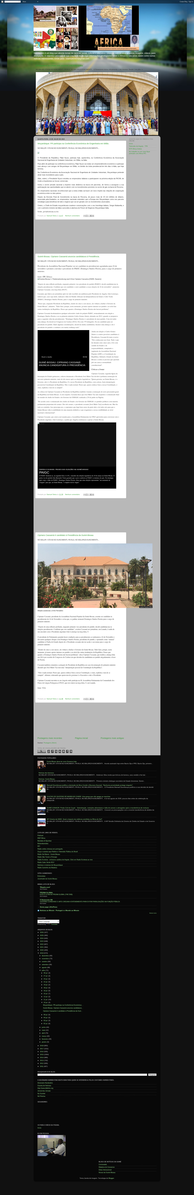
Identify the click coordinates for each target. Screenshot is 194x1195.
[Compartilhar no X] (89, 216)
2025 (42, 935)
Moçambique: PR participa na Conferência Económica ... (63, 1005)
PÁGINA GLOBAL (46, 893)
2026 (42, 932)
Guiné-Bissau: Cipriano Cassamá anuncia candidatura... (63, 1008)
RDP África (41, 838)
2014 (42, 1057)
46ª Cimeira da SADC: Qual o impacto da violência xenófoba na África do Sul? (74, 819)
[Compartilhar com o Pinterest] (93, 216)
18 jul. (46, 988)
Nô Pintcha (41, 1096)
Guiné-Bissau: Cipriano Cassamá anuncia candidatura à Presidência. (69, 256)
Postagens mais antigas (112, 738)
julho (44, 970)
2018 (42, 1045)
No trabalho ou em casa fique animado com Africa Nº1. (139, 152)
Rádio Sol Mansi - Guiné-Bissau (48, 854)
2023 (42, 941)
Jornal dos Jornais (44, 1091)
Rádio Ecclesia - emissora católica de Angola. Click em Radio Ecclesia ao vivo (65, 860)
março (44, 1036)
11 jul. (46, 999)
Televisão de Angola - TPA (138, 146)
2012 (42, 1063)
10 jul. (46, 1002)
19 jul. (46, 985)
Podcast (40, 835)
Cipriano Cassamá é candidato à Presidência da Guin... (63, 1011)
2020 (42, 950)
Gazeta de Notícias (44, 1085)
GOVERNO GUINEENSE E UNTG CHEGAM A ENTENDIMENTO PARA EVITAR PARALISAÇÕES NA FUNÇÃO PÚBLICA (80, 901)
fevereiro (45, 1039)
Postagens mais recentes (49, 738)
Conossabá (103, 1164)
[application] (63, 344)
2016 (42, 1051)
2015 (42, 1054)
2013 (42, 1060)
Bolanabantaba (42, 843)
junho (44, 1027)
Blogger (111, 1178)
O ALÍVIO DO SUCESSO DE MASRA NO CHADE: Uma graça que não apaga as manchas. (79, 796)
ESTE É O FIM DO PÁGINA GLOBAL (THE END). (56, 894)
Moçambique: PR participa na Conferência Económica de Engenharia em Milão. (73, 143)
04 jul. (46, 1017)
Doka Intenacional (105, 1170)
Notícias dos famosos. (46, 773)
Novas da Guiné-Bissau (107, 1172)
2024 (42, 938)
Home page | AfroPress (48, 907)
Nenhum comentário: (72, 216)
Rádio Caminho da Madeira (47, 867)
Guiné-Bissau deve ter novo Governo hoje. (62, 761)
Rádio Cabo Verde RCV (45, 862)
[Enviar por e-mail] (84, 216)
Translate (54, 924)
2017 (42, 1049)
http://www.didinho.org (45, 1088)
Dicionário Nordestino (45, 1083)
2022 (42, 944)
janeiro (44, 1042)
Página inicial (81, 738)
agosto (44, 967)
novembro (45, 958)
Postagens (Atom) (50, 743)
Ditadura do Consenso (107, 1167)
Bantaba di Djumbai (44, 841)
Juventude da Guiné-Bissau (47, 879)
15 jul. (46, 993)
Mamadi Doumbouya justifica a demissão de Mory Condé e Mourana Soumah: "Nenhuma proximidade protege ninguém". (90, 785)
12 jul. (46, 996)
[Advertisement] (81, 237)
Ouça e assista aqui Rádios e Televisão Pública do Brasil (57, 851)
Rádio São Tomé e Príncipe (47, 857)
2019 (42, 953)
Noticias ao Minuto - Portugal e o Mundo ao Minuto (59, 910)
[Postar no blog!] (87, 216)
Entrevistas (41, 876)
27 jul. (46, 976)
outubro (45, 961)
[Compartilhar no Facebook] (91, 216)
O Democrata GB (46, 900)
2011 (42, 1066)
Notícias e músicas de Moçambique (50, 865)
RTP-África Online (135, 149)
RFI (38, 846)
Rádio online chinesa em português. (50, 849)
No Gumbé (41, 1093)
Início (131, 143)
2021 (42, 947)
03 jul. (46, 1020)
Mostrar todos (153, 913)
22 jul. (46, 982)
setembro (45, 964)
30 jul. (46, 973)
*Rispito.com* (45, 887)
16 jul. (46, 991)
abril (43, 1033)
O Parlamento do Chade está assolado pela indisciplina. (59, 66)
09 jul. (46, 1015)
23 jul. (46, 979)
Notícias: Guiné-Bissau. (47, 779)
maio (44, 1030)
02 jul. (46, 1023)
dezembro (45, 956)
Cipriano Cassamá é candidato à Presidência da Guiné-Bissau (66, 535)
